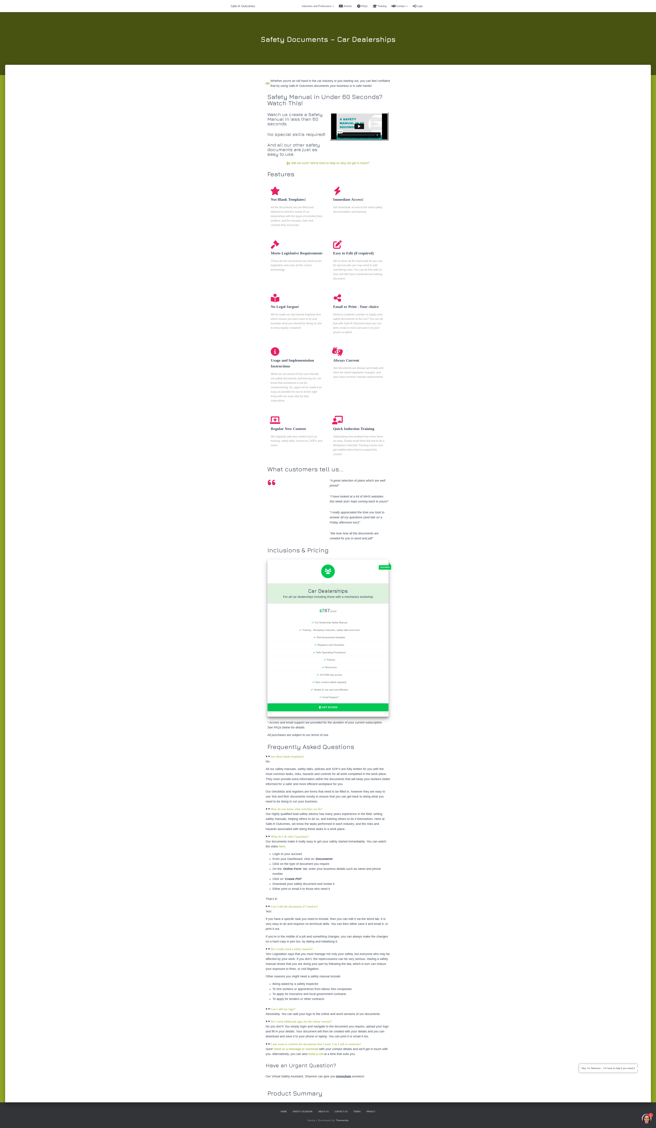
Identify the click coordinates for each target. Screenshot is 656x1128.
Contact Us (341, 1111)
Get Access (329, 707)
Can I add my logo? (283, 1009)
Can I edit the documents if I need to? (294, 906)
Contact (401, 6)
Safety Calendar (302, 1111)
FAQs (364, 6)
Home (284, 1111)
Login (420, 6)
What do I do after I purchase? (290, 836)
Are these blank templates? (287, 756)
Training (382, 6)
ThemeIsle (342, 1120)
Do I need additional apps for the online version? (301, 1021)
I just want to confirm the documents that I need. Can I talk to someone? (316, 1044)
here (282, 846)
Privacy (370, 1111)
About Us (323, 1111)
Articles (348, 6)
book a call (316, 1054)
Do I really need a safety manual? (292, 949)
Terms (357, 1111)
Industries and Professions (317, 6)
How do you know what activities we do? (296, 809)
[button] (333, 6)
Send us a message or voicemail (296, 1049)
